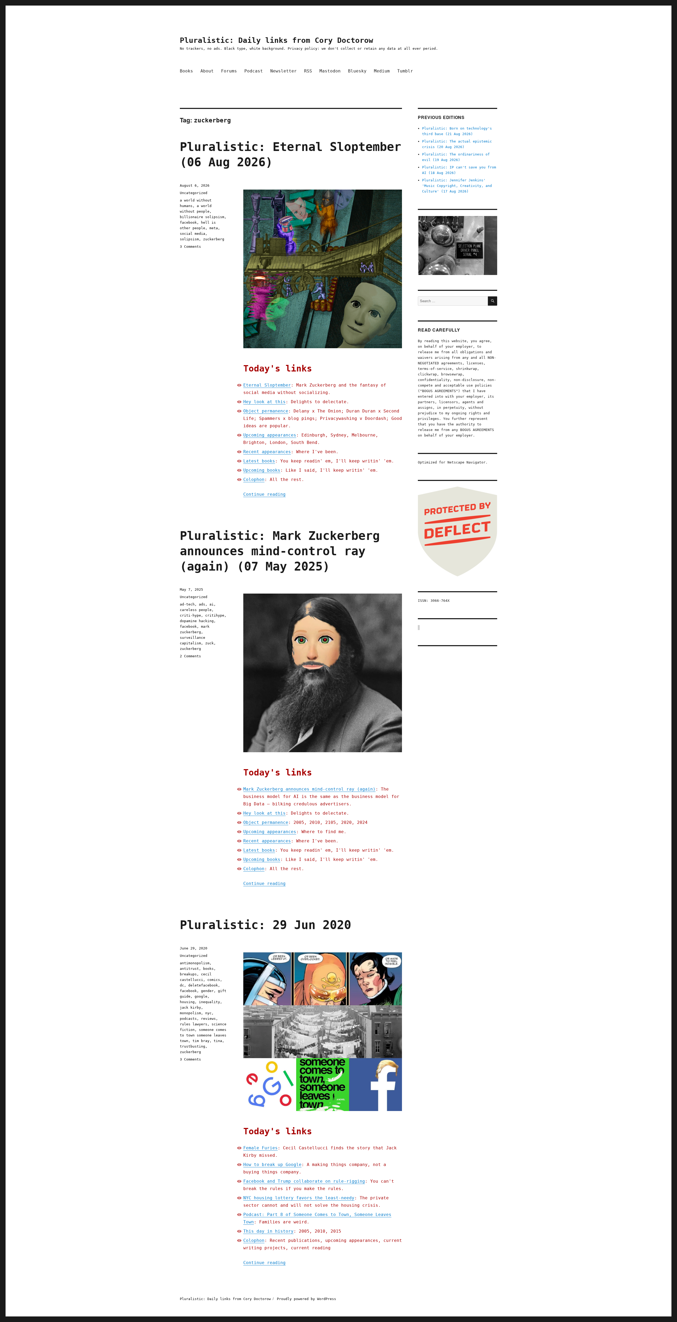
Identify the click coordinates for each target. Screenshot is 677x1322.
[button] (457, 245)
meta (213, 228)
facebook (188, 222)
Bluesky (357, 71)
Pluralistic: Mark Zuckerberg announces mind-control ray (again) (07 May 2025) (280, 551)
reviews (208, 1019)
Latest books (259, 460)
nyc (208, 1013)
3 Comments (190, 247)
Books (186, 71)
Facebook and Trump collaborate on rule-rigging (304, 1181)
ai (211, 604)
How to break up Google (272, 1164)
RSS (308, 71)
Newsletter (283, 71)
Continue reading (264, 494)
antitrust (189, 969)
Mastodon (330, 71)
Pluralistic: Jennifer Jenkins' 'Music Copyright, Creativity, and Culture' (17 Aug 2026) (457, 185)
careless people (196, 610)
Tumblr (405, 71)
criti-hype (190, 615)
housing (187, 1002)
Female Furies (260, 1147)
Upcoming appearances (269, 435)
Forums (229, 71)
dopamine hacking (197, 621)
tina (218, 1041)
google (201, 996)
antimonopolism (194, 963)
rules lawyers (193, 1024)
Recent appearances (267, 451)
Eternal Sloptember (267, 385)
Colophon (253, 479)
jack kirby (190, 1007)
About (207, 71)
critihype (214, 615)
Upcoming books (261, 470)
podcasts (188, 1019)
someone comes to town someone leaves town (203, 1035)
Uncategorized (193, 193)
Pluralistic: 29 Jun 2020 (265, 925)
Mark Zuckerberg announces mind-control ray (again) (309, 789)
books (208, 969)
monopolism (190, 1013)
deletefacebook (203, 985)
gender (207, 991)
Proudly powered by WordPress (306, 1299)
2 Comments (190, 656)
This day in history (268, 1231)
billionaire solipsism (202, 217)
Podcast (253, 71)
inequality (209, 1002)
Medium (382, 71)
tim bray (201, 1041)
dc (182, 985)
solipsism (189, 239)
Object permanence (265, 411)
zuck (209, 643)
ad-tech (187, 604)
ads (202, 604)
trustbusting (192, 1046)
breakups (188, 974)
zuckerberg (213, 239)
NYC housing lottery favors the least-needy (298, 1197)
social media (192, 234)
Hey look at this (264, 401)
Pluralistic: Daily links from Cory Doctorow (276, 40)
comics (213, 980)
